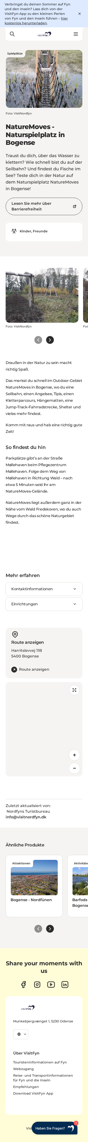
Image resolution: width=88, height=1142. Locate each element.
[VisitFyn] (27, 1007)
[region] (44, 729)
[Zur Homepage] (44, 34)
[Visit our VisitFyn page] (23, 984)
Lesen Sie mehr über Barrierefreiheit (31, 206)
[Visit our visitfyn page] (37, 984)
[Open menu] (75, 34)
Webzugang (23, 1069)
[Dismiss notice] (79, 13)
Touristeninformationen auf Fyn (40, 1062)
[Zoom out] (74, 768)
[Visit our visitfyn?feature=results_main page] (51, 984)
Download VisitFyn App (33, 1093)
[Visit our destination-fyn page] (65, 984)
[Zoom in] (74, 755)
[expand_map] (74, 690)
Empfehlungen (26, 1087)
